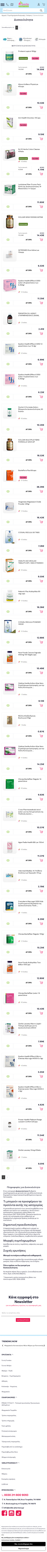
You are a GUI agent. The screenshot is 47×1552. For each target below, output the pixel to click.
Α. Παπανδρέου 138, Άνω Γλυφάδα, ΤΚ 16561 (22, 1499)
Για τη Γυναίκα (6, 1360)
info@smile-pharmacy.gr (14, 1508)
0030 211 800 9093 (16, 1494)
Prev (2, 1345)
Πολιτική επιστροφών (9, 1431)
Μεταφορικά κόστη (8, 1436)
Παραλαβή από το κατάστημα (12, 1447)
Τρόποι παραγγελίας (9, 1415)
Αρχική (4, 15)
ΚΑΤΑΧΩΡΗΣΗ (23, 1320)
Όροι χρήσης (6, 1426)
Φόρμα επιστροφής (9, 1457)
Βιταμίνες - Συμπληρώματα (11, 1376)
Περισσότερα (23, 1548)
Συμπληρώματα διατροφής (16, 15)
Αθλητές (5, 1381)
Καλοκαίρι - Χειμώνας (9, 1386)
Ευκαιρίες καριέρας (8, 1479)
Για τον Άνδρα (6, 1365)
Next (44, 1345)
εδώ (2, 1534)
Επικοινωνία (6, 1468)
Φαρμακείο (6, 1392)
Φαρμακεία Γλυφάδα (9, 1410)
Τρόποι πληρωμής (8, 1421)
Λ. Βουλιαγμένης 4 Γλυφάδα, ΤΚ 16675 (20, 1504)
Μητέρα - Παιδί (7, 1371)
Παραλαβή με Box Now (10, 1452)
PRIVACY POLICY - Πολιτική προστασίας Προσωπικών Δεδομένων (21, 1404)
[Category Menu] (2, 5)
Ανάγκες (29, 15)
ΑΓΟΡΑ (29, 74)
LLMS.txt (5, 1484)
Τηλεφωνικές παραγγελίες (11, 1441)
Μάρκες (4, 1474)
